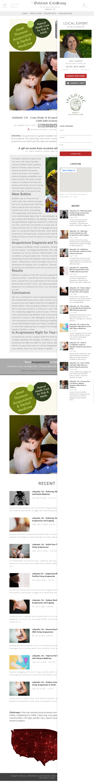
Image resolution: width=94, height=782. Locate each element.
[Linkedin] (43, 125)
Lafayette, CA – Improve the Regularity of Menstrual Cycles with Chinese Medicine (80, 326)
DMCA (52, 778)
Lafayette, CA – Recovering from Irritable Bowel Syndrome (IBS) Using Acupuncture (80, 308)
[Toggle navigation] (4, 5)
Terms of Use (56, 776)
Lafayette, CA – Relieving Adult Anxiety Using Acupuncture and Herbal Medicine (80, 213)
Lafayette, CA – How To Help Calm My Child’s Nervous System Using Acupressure (79, 365)
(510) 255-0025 (75, 66)
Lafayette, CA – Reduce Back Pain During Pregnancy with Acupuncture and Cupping (80, 290)
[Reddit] (55, 125)
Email (75, 69)
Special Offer (35, 13)
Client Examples (65, 13)
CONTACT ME (76, 154)
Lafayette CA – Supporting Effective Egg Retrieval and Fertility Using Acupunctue (79, 269)
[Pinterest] (51, 125)
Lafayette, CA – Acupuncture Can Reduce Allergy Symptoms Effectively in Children (80, 384)
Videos (25, 13)
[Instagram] (47, 125)
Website (65, 69)
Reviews (85, 69)
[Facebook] (39, 125)
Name (62, 130)
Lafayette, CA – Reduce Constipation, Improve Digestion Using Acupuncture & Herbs (80, 346)
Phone (62, 137)
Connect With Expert (75, 76)
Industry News (50, 13)
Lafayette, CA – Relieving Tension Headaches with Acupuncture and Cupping (79, 233)
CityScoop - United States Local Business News (35, 776)
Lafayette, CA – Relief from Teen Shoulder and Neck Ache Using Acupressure (80, 251)
